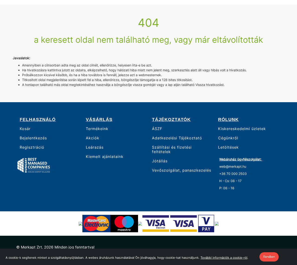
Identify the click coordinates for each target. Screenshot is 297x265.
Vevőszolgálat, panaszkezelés (181, 170)
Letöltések (228, 147)
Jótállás (160, 161)
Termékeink (97, 128)
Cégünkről (228, 138)
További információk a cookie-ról (223, 257)
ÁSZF (157, 128)
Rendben (269, 256)
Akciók (92, 138)
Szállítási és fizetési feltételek (172, 149)
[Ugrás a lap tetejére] (283, 237)
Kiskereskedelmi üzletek (242, 128)
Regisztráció (32, 147)
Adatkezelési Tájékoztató (177, 138)
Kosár (25, 128)
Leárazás (94, 147)
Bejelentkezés (33, 138)
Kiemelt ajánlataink (104, 156)
